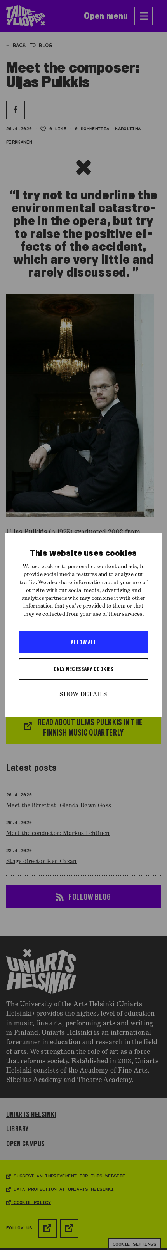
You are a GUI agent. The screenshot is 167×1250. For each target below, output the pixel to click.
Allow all (83, 641)
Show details (83, 694)
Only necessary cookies (83, 668)
